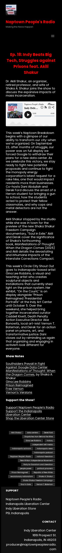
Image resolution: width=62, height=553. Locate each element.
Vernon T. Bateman (45, 484)
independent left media (42, 444)
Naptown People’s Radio (20, 456)
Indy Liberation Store (21, 508)
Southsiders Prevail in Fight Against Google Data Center (27, 365)
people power (25, 468)
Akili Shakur (16, 432)
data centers (32, 432)
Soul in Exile (26, 484)
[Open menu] (52, 36)
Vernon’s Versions (19, 392)
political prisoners (45, 468)
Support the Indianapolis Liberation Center (24, 413)
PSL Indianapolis (17, 513)
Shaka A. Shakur (46, 476)
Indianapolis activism (21, 448)
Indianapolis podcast (43, 452)
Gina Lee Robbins (18, 381)
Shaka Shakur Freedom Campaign (38, 480)
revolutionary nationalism (21, 476)
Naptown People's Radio (30, 22)
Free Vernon (14, 389)
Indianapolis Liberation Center (28, 504)
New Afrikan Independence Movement (36, 460)
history (50, 440)
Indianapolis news (45, 448)
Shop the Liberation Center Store (30, 418)
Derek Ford (48, 432)
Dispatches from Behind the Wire (38, 436)
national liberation (45, 456)
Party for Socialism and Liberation (38, 464)
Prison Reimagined (19, 385)
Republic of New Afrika (43, 472)
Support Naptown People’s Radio (30, 407)
